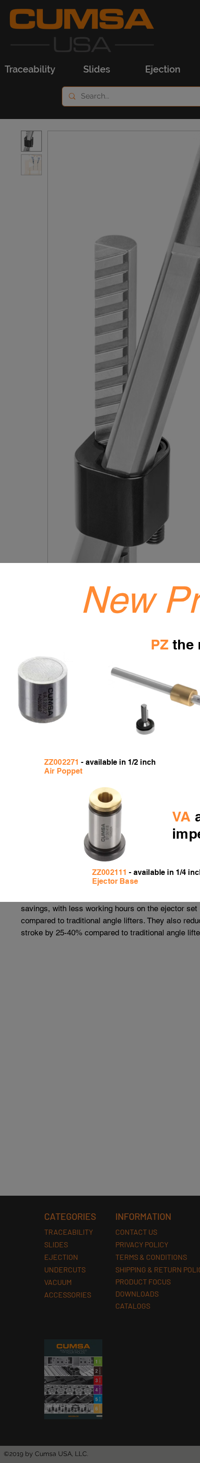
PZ (160, 644)
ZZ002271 (61, 762)
